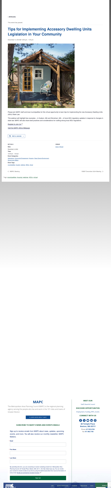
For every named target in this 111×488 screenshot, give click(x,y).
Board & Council (90, 404)
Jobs (52, 485)
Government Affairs (13, 160)
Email (11, 440)
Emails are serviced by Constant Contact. (28, 473)
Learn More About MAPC (38, 417)
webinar (23, 165)
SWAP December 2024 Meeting (92, 171)
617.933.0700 (90, 429)
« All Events (12, 17)
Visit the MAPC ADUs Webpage (19, 128)
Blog (92, 485)
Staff (82, 404)
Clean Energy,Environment (41, 158)
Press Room (84, 485)
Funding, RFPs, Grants (92, 412)
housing (18, 165)
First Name (13, 449)
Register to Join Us (14, 124)
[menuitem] (53, 485)
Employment (80, 412)
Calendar (74, 485)
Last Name (13, 458)
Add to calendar (17, 136)
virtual (31, 165)
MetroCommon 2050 (62, 485)
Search (104, 485)
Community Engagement (21, 158)
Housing (31, 158)
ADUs (27, 165)
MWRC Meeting (14, 171)
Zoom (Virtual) (59, 147)
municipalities (11, 165)
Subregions (11, 158)
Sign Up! (38, 478)
